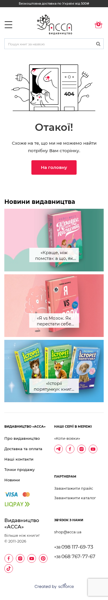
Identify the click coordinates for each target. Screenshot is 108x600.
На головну (54, 167)
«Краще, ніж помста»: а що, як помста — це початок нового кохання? (54, 256)
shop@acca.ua (68, 532)
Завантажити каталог (75, 497)
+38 (73, 547)
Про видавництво (22, 438)
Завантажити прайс (73, 488)
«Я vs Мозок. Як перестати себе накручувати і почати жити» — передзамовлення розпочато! (54, 321)
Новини (12, 480)
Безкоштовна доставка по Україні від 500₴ (54, 3)
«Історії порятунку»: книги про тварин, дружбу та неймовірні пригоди (54, 387)
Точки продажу (19, 469)
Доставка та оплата (23, 448)
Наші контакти (18, 459)
